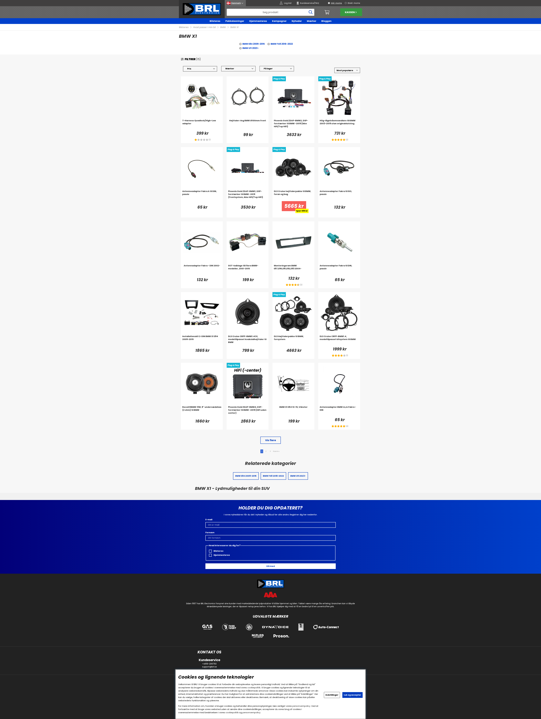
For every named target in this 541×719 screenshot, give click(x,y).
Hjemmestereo (258, 21)
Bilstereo (215, 21)
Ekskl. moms (354, 3)
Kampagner (279, 21)
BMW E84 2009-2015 (253, 43)
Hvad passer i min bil (204, 27)
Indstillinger (331, 695)
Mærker (311, 21)
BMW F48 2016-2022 (282, 43)
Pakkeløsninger (234, 21)
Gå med (270, 566)
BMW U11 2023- (250, 48)
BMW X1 (234, 27)
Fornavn (209, 532)
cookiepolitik (253, 687)
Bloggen (326, 21)
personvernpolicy (301, 705)
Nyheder (297, 21)
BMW (223, 27)
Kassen (350, 12)
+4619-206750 (209, 663)
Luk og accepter (352, 695)
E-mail (208, 519)
